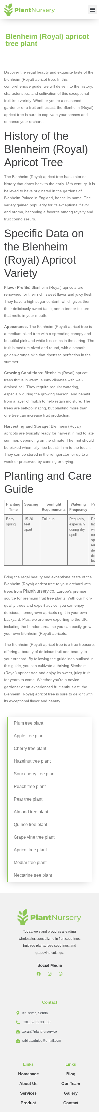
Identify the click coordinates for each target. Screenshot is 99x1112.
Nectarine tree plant (33, 875)
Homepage (28, 1073)
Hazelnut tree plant (32, 761)
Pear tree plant (28, 799)
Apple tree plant (29, 735)
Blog (70, 1073)
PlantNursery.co (38, 591)
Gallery (71, 1093)
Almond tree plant (31, 811)
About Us (28, 1083)
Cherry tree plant (30, 748)
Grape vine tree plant (34, 837)
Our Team (70, 1083)
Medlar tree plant (30, 862)
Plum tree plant (28, 723)
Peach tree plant (30, 786)
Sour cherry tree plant (35, 773)
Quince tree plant (30, 824)
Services (28, 1093)
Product (28, 1102)
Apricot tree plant (30, 850)
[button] (92, 9)
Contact (70, 1102)
